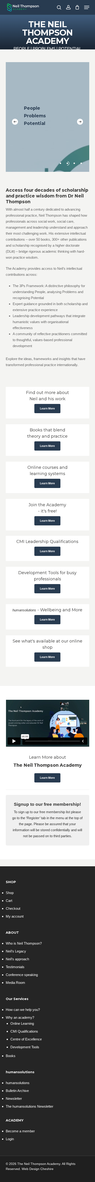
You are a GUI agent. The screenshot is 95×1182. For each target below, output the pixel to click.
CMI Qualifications (24, 1031)
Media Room (15, 983)
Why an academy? (20, 1017)
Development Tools (24, 1047)
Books (10, 1056)
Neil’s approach (17, 959)
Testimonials (15, 967)
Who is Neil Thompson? (24, 943)
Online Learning (22, 1023)
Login (10, 1139)
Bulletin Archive (17, 1091)
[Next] (80, 122)
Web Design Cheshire (37, 1169)
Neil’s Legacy (16, 951)
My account (15, 916)
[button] (86, 7)
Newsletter (14, 1098)
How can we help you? (23, 1010)
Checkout (13, 908)
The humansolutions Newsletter (29, 1106)
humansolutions (18, 1083)
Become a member (20, 1131)
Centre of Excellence (26, 1039)
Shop (10, 893)
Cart (9, 901)
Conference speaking (22, 975)
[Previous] (15, 122)
